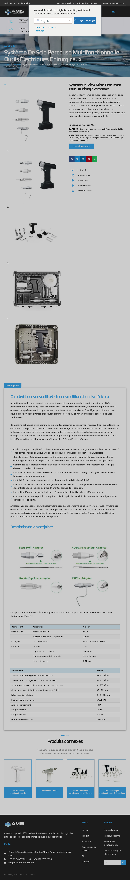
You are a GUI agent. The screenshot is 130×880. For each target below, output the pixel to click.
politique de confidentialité (17, 3)
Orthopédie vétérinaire (78, 140)
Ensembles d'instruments (111, 843)
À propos (86, 841)
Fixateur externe (112, 835)
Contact (86, 861)
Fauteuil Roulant (112, 830)
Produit (17, 64)
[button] (114, 12)
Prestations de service (89, 849)
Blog (84, 856)
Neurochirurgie (75, 138)
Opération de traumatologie (111, 138)
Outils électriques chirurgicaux (42, 59)
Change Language (84, 20)
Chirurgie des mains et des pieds (93, 135)
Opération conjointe (115, 135)
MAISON (8, 64)
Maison (85, 830)
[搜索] (123, 862)
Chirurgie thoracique (90, 138)
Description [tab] (12, 385)
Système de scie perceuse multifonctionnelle (61, 53)
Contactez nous (47, 509)
